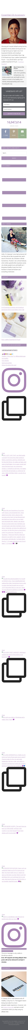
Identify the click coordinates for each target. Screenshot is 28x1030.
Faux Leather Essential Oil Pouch (10, 339)
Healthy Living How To (14, 8)
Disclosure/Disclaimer (14, 1024)
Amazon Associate (8, 1007)
